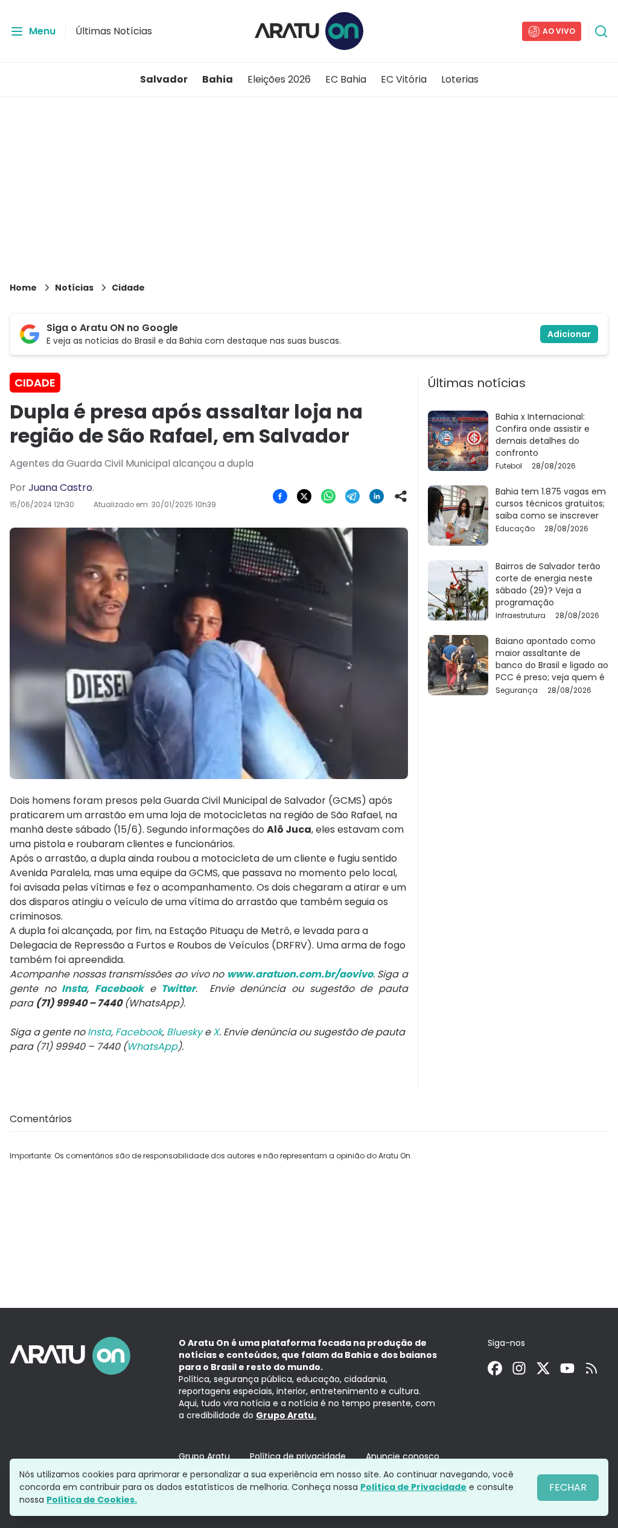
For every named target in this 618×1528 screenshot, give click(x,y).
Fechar (568, 1487)
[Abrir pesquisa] (601, 31)
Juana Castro (60, 487)
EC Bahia (345, 79)
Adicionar (569, 334)
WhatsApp (152, 1046)
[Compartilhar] (400, 496)
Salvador (164, 79)
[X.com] (543, 1368)
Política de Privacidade (413, 1487)
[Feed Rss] (591, 1368)
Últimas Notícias (113, 31)
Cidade (128, 288)
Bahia (217, 79)
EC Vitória (404, 79)
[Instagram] (519, 1368)
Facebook (138, 1032)
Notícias (74, 288)
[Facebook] (495, 1368)
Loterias (460, 79)
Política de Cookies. (91, 1500)
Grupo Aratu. (286, 1415)
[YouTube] (567, 1368)
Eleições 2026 (279, 79)
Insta (99, 1032)
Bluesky (184, 1032)
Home (23, 288)
